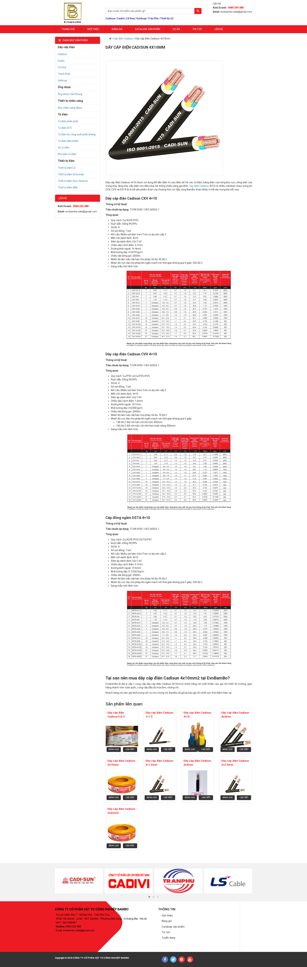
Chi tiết (130, 749)
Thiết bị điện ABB (67, 187)
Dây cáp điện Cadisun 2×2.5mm (235, 762)
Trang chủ (68, 29)
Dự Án (176, 29)
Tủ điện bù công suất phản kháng (77, 134)
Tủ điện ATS (65, 127)
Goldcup (141, 18)
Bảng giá (117, 29)
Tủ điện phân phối (68, 121)
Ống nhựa (64, 87)
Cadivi (120, 18)
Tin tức (197, 29)
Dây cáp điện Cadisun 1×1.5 (159, 714)
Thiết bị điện (66, 160)
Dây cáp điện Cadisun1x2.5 (116, 714)
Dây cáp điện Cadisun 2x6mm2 (121, 810)
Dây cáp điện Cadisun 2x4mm (197, 762)
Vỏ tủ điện (63, 147)
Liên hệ (219, 29)
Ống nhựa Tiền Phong (70, 94)
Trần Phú (153, 18)
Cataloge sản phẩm (147, 29)
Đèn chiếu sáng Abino (70, 107)
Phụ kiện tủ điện (67, 154)
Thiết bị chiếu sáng (70, 100)
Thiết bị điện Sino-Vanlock (73, 181)
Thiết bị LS (166, 18)
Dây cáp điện (66, 47)
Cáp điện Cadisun (123, 38)
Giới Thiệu (93, 29)
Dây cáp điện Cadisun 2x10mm (121, 762)
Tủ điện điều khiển (68, 141)
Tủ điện (63, 114)
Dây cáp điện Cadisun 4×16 (197, 714)
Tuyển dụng (168, 937)
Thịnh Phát (64, 73)
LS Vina (130, 18)
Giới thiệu (167, 915)
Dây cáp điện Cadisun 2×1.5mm (159, 762)
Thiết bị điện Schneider (71, 174)
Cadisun (110, 18)
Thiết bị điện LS (67, 167)
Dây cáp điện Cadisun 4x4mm (235, 714)
